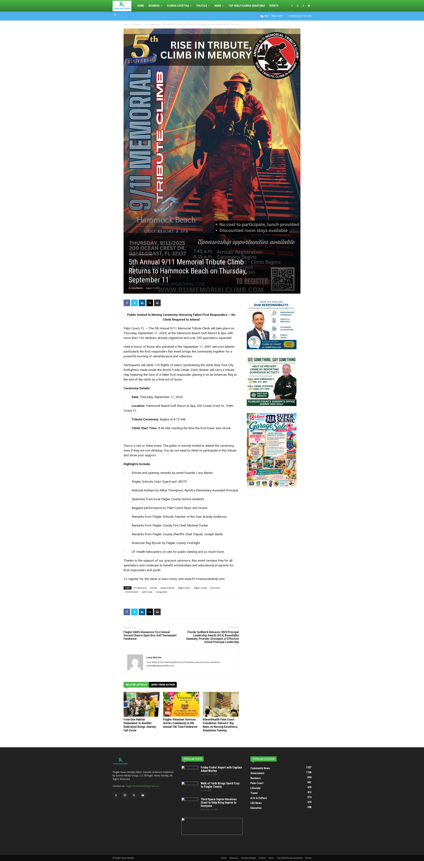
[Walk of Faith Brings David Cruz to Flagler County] (190, 787)
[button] (115, 14)
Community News (151, 24)
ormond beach (131, 592)
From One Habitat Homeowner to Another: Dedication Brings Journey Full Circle (140, 725)
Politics (201, 5)
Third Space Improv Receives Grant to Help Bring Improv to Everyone (219, 802)
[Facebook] (292, 6)
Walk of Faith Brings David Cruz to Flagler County (220, 785)
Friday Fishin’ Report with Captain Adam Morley (221, 769)
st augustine (161, 592)
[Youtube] (308, 6)
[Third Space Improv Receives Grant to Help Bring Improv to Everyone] (190, 803)
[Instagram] (297, 6)
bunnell (153, 588)
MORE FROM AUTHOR (163, 684)
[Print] (157, 303)
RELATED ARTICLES (136, 684)
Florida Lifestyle (178, 5)
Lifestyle (136, 24)
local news (215, 588)
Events (273, 5)
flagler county (200, 588)
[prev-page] (126, 737)
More (217, 5)
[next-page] (131, 737)
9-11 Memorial (140, 588)
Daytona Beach (167, 588)
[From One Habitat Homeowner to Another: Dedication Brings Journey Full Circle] (142, 704)
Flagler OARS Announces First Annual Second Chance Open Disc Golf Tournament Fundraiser (150, 635)
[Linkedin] (142, 303)
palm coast (147, 592)
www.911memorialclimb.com (205, 579)
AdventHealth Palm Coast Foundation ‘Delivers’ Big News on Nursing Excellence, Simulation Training (220, 725)
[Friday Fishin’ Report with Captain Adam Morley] (190, 771)
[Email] (149, 303)
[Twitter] (303, 6)
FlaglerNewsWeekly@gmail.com (142, 786)
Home (140, 5)
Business (154, 5)
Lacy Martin (137, 288)
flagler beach (184, 588)
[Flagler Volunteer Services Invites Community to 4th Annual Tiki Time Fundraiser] (181, 704)
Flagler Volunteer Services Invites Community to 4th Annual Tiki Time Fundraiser (180, 723)
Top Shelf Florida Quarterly (246, 5)
